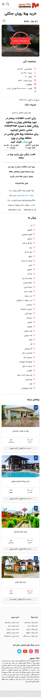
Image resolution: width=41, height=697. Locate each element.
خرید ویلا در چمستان (31, 622)
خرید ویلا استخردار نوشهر (20, 481)
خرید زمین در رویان (13, 629)
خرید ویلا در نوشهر (32, 632)
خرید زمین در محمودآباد (11, 636)
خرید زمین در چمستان (12, 622)
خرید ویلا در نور (33, 626)
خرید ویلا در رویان (32, 629)
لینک (25, 142)
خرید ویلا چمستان (20, 531)
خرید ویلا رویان (22, 195)
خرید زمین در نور (13, 626)
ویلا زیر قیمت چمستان (20, 431)
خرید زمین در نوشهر (13, 632)
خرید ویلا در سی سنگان (30, 636)
